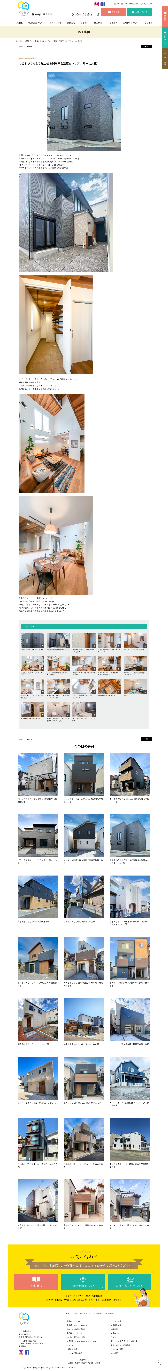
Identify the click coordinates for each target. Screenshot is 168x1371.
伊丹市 (77, 1363)
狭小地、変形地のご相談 (76, 1337)
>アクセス (117, 1300)
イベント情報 (55, 23)
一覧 (146, 46)
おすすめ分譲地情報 (74, 1353)
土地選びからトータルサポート (79, 1325)
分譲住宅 (71, 23)
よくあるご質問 (117, 1349)
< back (20, 47)
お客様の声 (112, 23)
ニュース (70, 1345)
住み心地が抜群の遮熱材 (76, 1329)
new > (29, 47)
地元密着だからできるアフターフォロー (82, 1341)
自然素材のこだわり (74, 1333)
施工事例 (98, 23)
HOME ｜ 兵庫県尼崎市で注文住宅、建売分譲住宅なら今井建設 (90, 1313)
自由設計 (84, 23)
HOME (19, 23)
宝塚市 (90, 1363)
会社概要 (148, 23)
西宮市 (84, 1363)
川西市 (97, 1363)
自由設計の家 (116, 1325)
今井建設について (36, 23)
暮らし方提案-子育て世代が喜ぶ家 (124, 1341)
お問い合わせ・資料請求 (120, 1345)
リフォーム (115, 1337)
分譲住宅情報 (72, 1349)
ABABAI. (74, 1368)
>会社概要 (106, 1300)
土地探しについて (131, 23)
